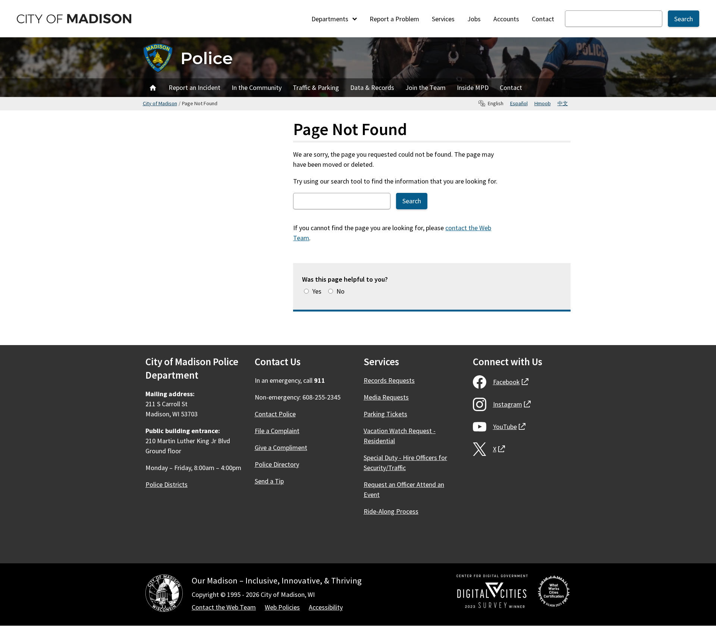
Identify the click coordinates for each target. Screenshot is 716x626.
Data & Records (372, 87)
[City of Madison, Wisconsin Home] (164, 594)
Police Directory (277, 464)
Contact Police (275, 414)
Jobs (474, 19)
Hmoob (542, 103)
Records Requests (389, 380)
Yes (316, 291)
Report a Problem (394, 19)
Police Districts (166, 484)
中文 (563, 103)
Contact (543, 19)
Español (519, 103)
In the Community (257, 87)
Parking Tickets (385, 414)
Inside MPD (473, 87)
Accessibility (326, 607)
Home (153, 87)
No (340, 291)
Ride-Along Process (391, 511)
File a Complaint (277, 430)
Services (443, 19)
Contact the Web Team (224, 607)
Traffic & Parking (316, 87)
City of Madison (160, 103)
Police (206, 58)
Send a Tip (269, 481)
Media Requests (386, 397)
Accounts (506, 19)
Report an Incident (194, 87)
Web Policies (282, 607)
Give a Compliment (281, 447)
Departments (330, 19)
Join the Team (425, 87)
